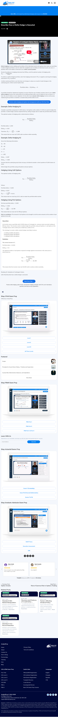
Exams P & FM (29, 497)
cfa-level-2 (4, 22)
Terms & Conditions (29, 649)
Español (48, 677)
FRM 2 (3, 687)
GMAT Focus (29, 541)
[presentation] (27, 72)
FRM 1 (3, 685)
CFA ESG (3, 682)
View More (29, 377)
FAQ (2, 662)
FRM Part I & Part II (29, 430)
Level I (29, 338)
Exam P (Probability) (29, 488)
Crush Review (27, 682)
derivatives (12, 22)
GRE (29, 550)
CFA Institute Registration (30, 675)
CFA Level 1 (4, 675)
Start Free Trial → (29, 281)
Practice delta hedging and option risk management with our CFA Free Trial (29, 102)
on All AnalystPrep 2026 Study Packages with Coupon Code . (29, 14)
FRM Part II (29, 426)
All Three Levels (29, 351)
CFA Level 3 (4, 680)
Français (48, 675)
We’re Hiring (4, 654)
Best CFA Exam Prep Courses (31, 687)
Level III (29, 347)
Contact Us (4, 652)
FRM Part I (29, 422)
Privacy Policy (27, 647)
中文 (47, 680)
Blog (2, 664)
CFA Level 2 (4, 677)
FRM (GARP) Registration (30, 672)
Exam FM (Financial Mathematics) (29, 492)
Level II (29, 342)
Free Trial (3, 672)
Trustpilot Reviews (28, 680)
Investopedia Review (29, 685)
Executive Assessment (29, 546)
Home (2, 647)
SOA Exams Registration (29, 677)
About (2, 649)
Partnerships (4, 657)
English (47, 672)
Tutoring (3, 659)
